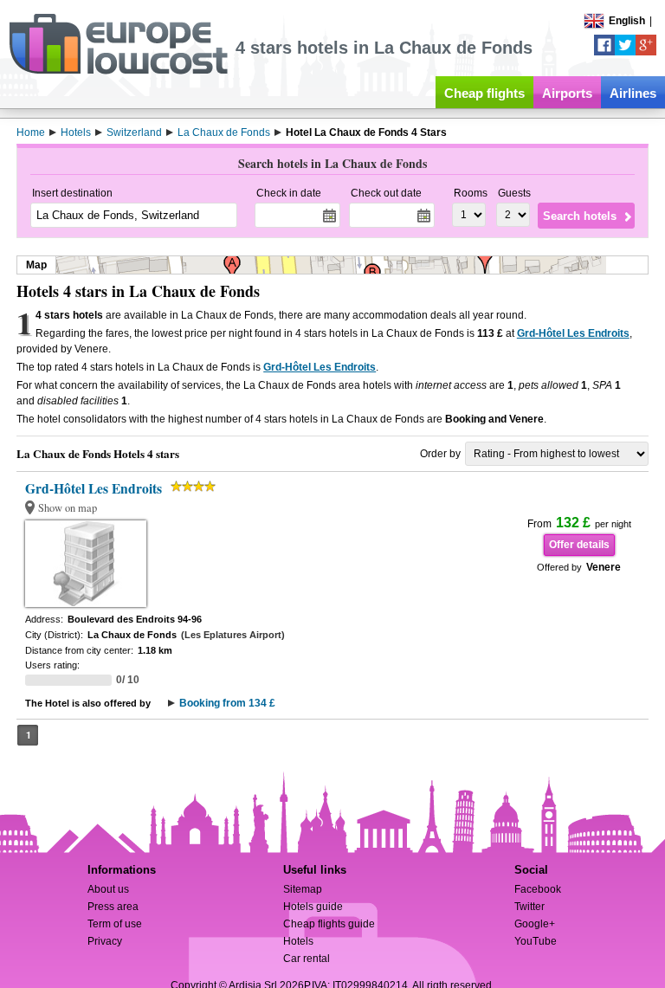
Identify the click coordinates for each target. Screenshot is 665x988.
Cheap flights (484, 93)
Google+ (534, 924)
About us (108, 889)
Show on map (67, 507)
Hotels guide (313, 907)
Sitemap (302, 889)
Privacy (104, 941)
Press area (113, 907)
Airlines (633, 93)
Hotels (298, 941)
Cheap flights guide (329, 924)
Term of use (114, 924)
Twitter (529, 907)
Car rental (306, 958)
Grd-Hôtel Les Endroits (573, 333)
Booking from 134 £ (227, 703)
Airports (567, 93)
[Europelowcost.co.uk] (118, 71)
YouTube (535, 941)
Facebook (537, 889)
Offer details (579, 545)
